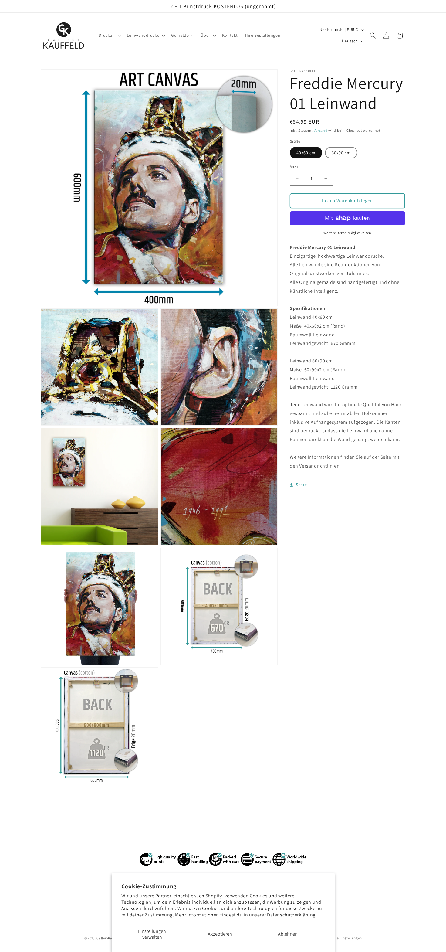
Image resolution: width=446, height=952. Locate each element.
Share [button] (301, 484)
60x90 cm (341, 152)
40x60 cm (306, 152)
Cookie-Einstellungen (345, 938)
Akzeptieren (220, 934)
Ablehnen (288, 934)
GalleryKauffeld (108, 938)
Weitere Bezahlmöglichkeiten (347, 232)
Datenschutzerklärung (291, 915)
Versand (321, 130)
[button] (109, 35)
